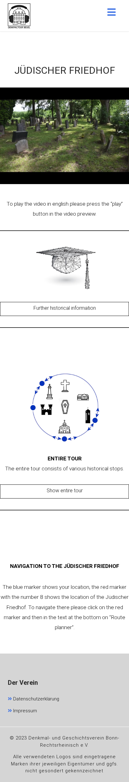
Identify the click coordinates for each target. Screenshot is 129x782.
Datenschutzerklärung (35, 699)
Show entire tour (65, 491)
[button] (111, 12)
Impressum (24, 711)
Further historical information (65, 308)
